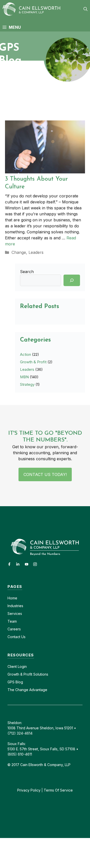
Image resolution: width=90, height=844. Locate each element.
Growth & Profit (33, 362)
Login (22, 666)
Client (12, 666)
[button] (85, 9)
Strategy (27, 384)
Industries (15, 606)
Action (25, 354)
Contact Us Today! (45, 474)
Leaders (36, 252)
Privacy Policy (28, 790)
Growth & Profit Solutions (28, 674)
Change (19, 252)
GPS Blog (15, 682)
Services (15, 613)
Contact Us (17, 637)
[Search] (72, 280)
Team (12, 621)
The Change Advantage (27, 690)
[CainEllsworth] (33, 9)
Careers (14, 629)
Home (12, 598)
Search (27, 271)
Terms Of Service (58, 790)
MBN (24, 377)
